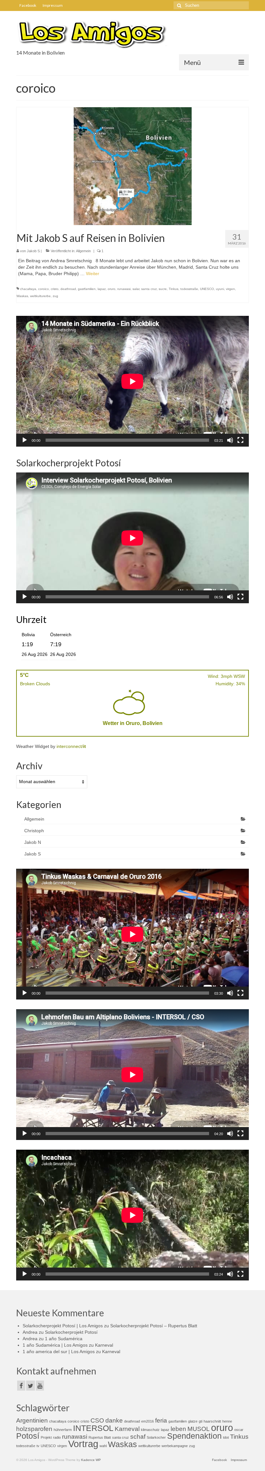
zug (55, 296)
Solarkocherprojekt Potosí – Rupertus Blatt (153, 1325)
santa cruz (149, 289)
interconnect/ (71, 746)
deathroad (68, 289)
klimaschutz (150, 1430)
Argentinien (32, 1420)
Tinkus (173, 289)
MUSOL (198, 1428)
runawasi (124, 289)
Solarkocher (156, 1437)
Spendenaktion (194, 1436)
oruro (111, 289)
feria (161, 1420)
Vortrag (83, 1443)
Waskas (22, 296)
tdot (226, 1437)
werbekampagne (175, 1446)
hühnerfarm (63, 1430)
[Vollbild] (240, 440)
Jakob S (33, 251)
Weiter (92, 273)
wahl (103, 1446)
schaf (137, 1436)
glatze (192, 1421)
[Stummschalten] (230, 440)
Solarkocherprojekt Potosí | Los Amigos (63, 1325)
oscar (238, 1430)
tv (38, 1446)
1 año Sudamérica (63, 1338)
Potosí (27, 1436)
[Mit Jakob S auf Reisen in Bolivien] (133, 165)
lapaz (102, 289)
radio (57, 1437)
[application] (132, 381)
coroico (43, 289)
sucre (163, 289)
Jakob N (32, 842)
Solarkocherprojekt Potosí (71, 1332)
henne (227, 1421)
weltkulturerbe (40, 296)
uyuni (220, 289)
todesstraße (189, 289)
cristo (54, 289)
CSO (97, 1420)
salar (135, 289)
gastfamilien (87, 289)
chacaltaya (28, 289)
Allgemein (83, 251)
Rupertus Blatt (100, 1437)
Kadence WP (91, 1460)
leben (178, 1428)
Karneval (104, 1345)
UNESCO (207, 289)
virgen (230, 289)
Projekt (46, 1437)
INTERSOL (93, 1428)
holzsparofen (34, 1428)
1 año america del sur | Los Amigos (59, 1351)
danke (114, 1420)
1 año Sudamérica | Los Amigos (55, 1345)
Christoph (34, 830)
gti (200, 1421)
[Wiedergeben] (24, 440)
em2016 (147, 1421)
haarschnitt (212, 1421)
